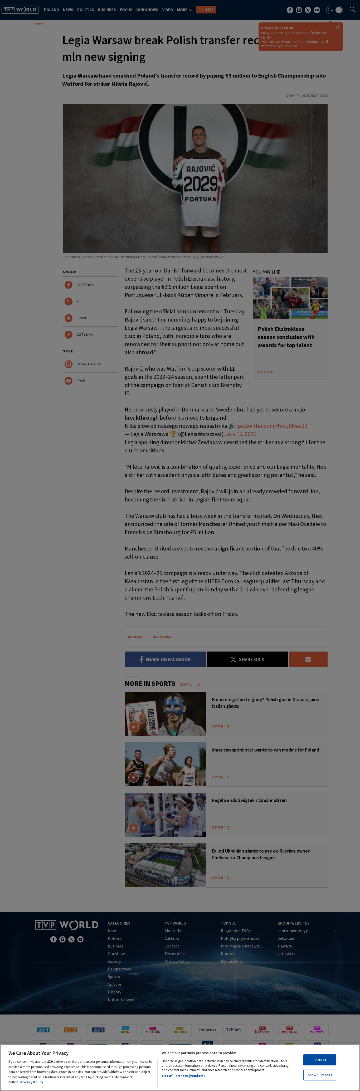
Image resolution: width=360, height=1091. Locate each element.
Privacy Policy (31, 1082)
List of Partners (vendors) (183, 1076)
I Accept (320, 1059)
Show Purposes (320, 1075)
